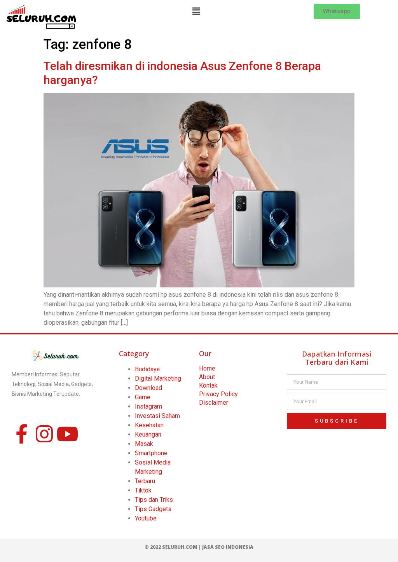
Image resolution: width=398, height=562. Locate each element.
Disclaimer (213, 402)
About (207, 377)
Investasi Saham (157, 415)
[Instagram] (44, 434)
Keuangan (148, 434)
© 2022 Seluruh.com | (173, 547)
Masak (144, 443)
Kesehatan (149, 425)
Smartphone (151, 453)
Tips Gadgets (153, 509)
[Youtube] (67, 434)
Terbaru (145, 481)
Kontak (208, 385)
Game (142, 397)
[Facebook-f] (21, 434)
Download (148, 387)
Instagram (148, 406)
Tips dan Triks (154, 499)
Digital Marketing (158, 378)
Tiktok (143, 490)
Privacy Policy (218, 394)
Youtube (146, 518)
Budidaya (147, 369)
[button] (196, 11)
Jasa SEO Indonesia (227, 547)
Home (207, 368)
